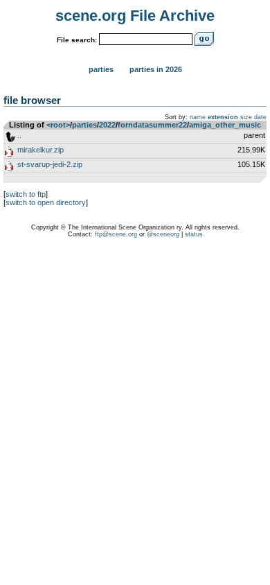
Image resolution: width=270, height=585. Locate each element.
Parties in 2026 (155, 69)
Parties (101, 69)
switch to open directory (46, 202)
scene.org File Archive (135, 15)
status (194, 234)
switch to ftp (26, 194)
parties (84, 125)
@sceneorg (163, 234)
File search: (77, 40)
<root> (58, 125)
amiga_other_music (225, 125)
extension (223, 117)
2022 (107, 125)
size (246, 117)
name (198, 117)
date (260, 117)
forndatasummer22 (152, 125)
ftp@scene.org (116, 234)
